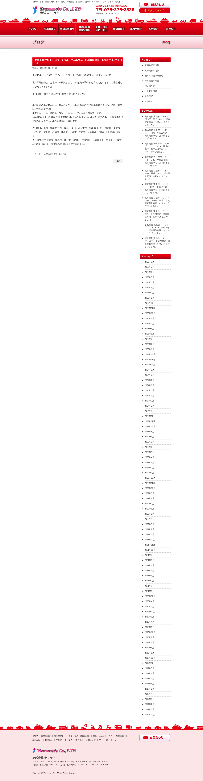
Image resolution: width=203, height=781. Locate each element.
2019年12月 (150, 611)
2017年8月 (149, 673)
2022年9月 (149, 493)
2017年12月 (150, 658)
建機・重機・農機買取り (79, 736)
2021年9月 (149, 555)
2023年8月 (149, 436)
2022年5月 (149, 514)
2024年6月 (149, 385)
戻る (118, 161)
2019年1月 (149, 627)
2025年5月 (149, 334)
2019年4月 (149, 622)
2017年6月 (149, 683)
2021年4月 (149, 575)
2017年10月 (150, 663)
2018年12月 (150, 632)
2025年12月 (150, 303)
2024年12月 (150, 354)
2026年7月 (149, 267)
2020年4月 (149, 601)
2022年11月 (150, 483)
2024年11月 (150, 359)
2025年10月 (150, 313)
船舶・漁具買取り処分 (102, 736)
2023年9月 (149, 431)
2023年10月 (150, 426)
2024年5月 (149, 390)
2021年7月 (149, 565)
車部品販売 (37, 740)
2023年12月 (150, 416)
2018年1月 (149, 653)
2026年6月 (149, 272)
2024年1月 (149, 411)
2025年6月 (149, 328)
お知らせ (149, 101)
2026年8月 (149, 262)
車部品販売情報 (152, 65)
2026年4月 (149, 282)
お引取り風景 (151, 91)
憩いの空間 (150, 86)
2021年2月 (149, 586)
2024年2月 (149, 406)
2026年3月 (149, 287)
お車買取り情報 (51, 154)
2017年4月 (149, 694)
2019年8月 (149, 617)
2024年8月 (149, 375)
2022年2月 (149, 529)
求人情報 (79, 740)
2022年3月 (149, 524)
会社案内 (69, 740)
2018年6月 (149, 642)
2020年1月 (149, 606)
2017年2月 (149, 704)
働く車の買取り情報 (154, 75)
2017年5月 (149, 689)
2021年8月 (149, 560)
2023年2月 (149, 467)
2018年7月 (149, 637)
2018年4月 (149, 647)
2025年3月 (149, 339)
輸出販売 (49, 740)
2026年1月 (149, 298)
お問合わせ (91, 740)
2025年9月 (149, 318)
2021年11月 (150, 545)
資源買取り (120, 736)
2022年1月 (149, 534)
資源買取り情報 (152, 70)
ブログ (59, 740)
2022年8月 (149, 498)
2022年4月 (149, 519)
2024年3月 (149, 401)
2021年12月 (150, 539)
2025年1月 (149, 349)
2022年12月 (150, 478)
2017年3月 (149, 699)
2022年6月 (149, 509)
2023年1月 (149, 473)
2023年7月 (149, 442)
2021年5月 (149, 570)
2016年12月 (150, 714)
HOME (35, 736)
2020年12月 (150, 596)
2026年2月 (149, 292)
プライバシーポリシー (108, 740)
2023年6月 (149, 447)
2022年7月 (149, 503)
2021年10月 (150, 550)
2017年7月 (149, 678)
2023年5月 (149, 452)
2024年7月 (149, 380)
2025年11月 (150, 308)
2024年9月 (149, 370)
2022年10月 (150, 488)
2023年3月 (149, 462)
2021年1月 (149, 591)
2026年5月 (149, 277)
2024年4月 (149, 395)
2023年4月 (149, 457)
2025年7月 (149, 323)
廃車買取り (46, 736)
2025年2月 (149, 344)
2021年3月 (149, 581)
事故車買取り (60, 736)
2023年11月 (150, 421)
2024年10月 (150, 364)
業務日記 (62, 154)
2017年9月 (149, 668)
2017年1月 (149, 709)
